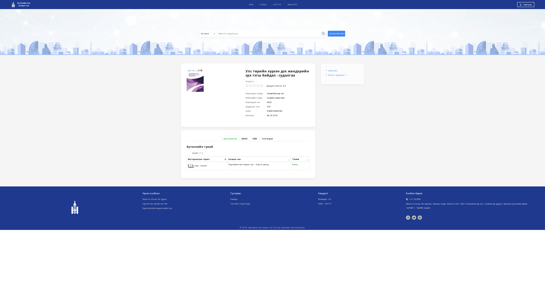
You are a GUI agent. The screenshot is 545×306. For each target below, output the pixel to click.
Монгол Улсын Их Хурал (154, 199)
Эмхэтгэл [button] (292, 4)
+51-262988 (415, 199)
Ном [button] (251, 4)
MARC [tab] (245, 138)
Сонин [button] (263, 4)
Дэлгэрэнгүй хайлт (337, 33)
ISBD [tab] (254, 138)
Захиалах (333, 70)
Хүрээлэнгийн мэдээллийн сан (157, 208)
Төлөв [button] (295, 159)
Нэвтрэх (527, 4)
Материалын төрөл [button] (198, 159)
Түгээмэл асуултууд (240, 203)
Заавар (233, 199)
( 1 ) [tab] (197, 153)
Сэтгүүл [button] (277, 4)
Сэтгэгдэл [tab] (267, 138)
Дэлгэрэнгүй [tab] (230, 138)
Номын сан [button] (234, 159)
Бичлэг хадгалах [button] (336, 75)
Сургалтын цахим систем (154, 203)
